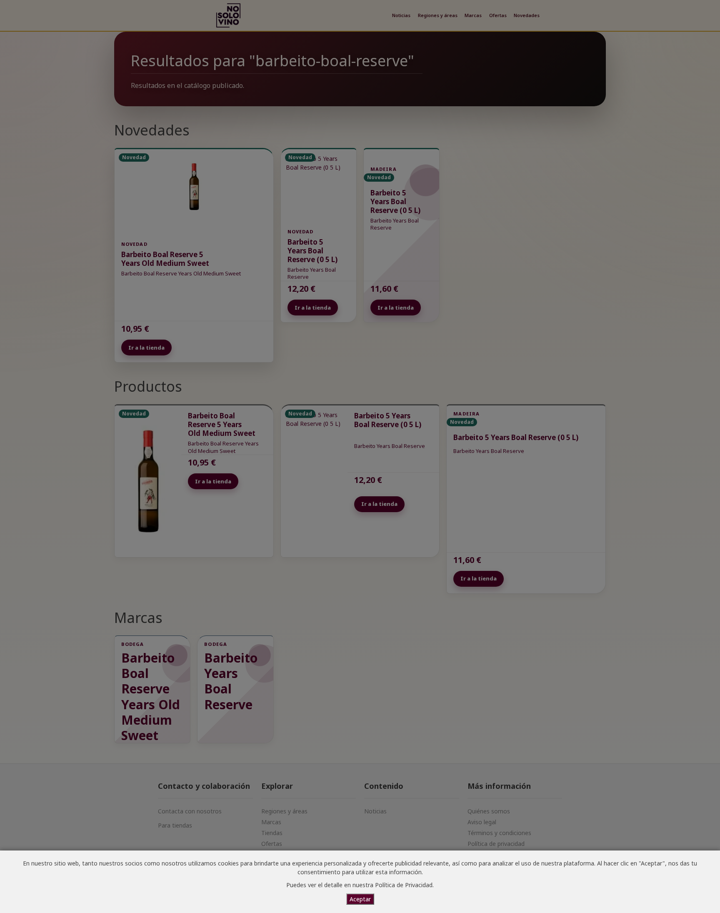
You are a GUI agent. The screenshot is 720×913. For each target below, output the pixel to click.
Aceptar (360, 899)
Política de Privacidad (403, 885)
